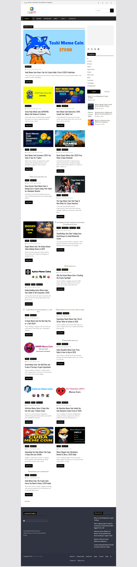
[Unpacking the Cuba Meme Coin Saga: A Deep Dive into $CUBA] (38, 435)
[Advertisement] (100, 35)
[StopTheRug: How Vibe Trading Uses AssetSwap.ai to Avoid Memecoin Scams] (70, 223)
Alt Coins (28, 284)
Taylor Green (39, 69)
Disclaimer (89, 556)
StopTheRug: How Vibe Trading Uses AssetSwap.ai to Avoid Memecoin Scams (69, 236)
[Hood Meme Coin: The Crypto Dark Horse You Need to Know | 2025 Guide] (38, 471)
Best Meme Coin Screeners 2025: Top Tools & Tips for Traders (38, 156)
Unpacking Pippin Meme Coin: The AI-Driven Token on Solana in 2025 (69, 320)
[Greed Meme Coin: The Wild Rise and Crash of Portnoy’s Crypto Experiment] (38, 347)
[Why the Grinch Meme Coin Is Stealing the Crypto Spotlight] (70, 266)
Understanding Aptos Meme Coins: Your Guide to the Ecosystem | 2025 (37, 291)
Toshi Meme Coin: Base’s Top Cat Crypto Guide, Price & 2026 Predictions (50, 72)
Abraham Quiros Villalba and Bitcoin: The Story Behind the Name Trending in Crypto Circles (103, 113)
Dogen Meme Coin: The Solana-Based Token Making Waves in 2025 (37, 247)
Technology (47, 18)
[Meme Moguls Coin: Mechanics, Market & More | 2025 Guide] (70, 435)
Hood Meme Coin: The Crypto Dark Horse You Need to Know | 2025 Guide (38, 482)
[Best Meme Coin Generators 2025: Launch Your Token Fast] (70, 95)
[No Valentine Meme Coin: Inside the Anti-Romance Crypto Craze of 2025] (70, 391)
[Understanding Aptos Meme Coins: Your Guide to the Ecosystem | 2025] (38, 273)
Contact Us (72, 18)
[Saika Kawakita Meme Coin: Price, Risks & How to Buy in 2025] (70, 340)
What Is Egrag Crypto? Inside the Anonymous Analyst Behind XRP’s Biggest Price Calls (103, 105)
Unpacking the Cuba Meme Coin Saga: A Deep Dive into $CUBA (38, 453)
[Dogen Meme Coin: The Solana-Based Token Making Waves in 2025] (38, 229)
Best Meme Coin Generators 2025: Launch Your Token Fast (68, 112)
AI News (89, 61)
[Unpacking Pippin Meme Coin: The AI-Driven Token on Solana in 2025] (70, 310)
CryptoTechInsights (38, 556)
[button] (29, 19)
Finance (39, 18)
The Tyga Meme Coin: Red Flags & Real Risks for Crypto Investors (68, 202)
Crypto (27, 18)
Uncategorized (91, 86)
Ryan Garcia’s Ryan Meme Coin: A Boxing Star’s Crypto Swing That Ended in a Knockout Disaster (38, 188)
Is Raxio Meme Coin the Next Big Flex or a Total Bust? (38, 322)
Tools (63, 18)
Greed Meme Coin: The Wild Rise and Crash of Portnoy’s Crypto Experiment (38, 365)
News (55, 18)
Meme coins (28, 66)
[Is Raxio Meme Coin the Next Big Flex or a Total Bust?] (38, 311)
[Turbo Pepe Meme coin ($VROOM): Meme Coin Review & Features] (38, 95)
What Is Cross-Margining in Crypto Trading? (98, 97)
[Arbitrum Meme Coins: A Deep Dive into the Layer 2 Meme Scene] (38, 391)
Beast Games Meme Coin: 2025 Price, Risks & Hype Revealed (69, 156)
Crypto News (65, 227)
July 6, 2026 (92, 100)
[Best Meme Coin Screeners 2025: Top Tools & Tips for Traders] (38, 138)
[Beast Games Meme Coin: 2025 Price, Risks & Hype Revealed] (70, 138)
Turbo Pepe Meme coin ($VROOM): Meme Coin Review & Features (37, 112)
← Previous (26, 501)
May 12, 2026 (99, 116)
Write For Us (81, 560)
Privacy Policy (80, 556)
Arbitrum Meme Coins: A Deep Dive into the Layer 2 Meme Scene (37, 409)
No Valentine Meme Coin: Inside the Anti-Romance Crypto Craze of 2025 (69, 409)
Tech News (90, 80)
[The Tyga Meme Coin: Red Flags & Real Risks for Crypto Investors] (70, 184)
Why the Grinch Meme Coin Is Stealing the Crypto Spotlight (70, 276)
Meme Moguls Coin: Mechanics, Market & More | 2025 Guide (67, 453)
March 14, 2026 (100, 124)
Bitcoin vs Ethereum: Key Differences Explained (40, 2)
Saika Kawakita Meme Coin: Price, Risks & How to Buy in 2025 (68, 351)
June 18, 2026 (99, 108)
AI (33, 18)
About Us (72, 556)
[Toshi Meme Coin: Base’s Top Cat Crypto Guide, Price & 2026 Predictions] (54, 47)
